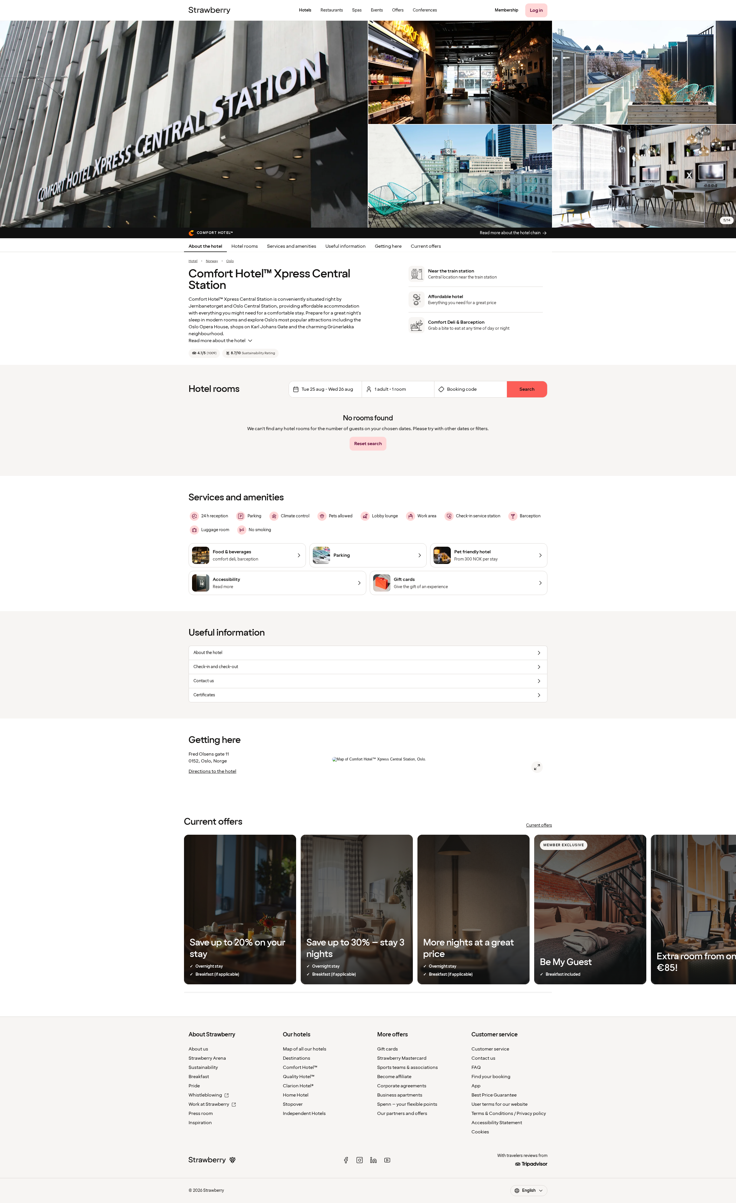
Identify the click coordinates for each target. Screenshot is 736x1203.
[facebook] (345, 1160)
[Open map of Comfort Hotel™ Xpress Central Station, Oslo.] (537, 767)
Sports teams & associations (407, 1067)
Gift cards (387, 1049)
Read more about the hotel (217, 341)
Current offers (426, 246)
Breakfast (199, 1077)
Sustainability (203, 1067)
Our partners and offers (402, 1113)
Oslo (230, 261)
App (475, 1086)
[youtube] (387, 1160)
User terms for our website (499, 1104)
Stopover (293, 1104)
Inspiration (200, 1123)
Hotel (193, 261)
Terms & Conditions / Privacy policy (508, 1113)
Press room (201, 1113)
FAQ (476, 1067)
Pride (194, 1086)
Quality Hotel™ (299, 1077)
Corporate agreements (401, 1086)
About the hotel (205, 246)
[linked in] (373, 1160)
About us (198, 1049)
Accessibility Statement (496, 1123)
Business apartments (399, 1095)
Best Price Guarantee (494, 1095)
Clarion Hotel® (298, 1086)
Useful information (345, 246)
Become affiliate (394, 1077)
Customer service (490, 1049)
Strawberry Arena (207, 1058)
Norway (212, 261)
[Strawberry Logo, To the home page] (209, 10)
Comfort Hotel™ (300, 1067)
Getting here (388, 246)
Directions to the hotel (212, 771)
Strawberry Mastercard (401, 1058)
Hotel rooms (244, 246)
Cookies (480, 1132)
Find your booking (490, 1077)
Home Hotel (295, 1095)
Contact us (483, 1058)
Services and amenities (291, 246)
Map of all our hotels (304, 1049)
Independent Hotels (304, 1113)
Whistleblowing (205, 1095)
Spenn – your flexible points (407, 1104)
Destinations (296, 1058)
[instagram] (359, 1160)
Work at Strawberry (209, 1104)
